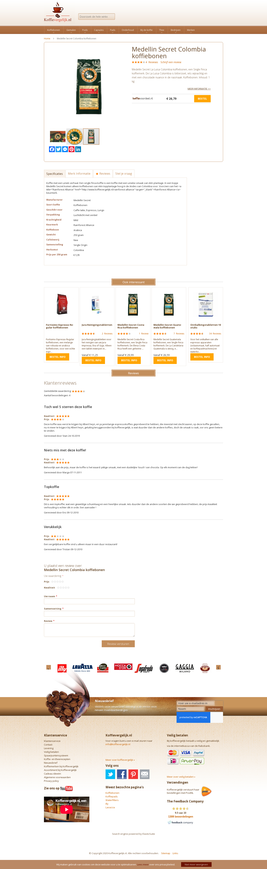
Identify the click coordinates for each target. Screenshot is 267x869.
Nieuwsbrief (50, 762)
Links (175, 853)
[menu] (133, 30)
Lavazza (110, 807)
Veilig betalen (51, 751)
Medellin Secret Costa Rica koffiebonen (131, 326)
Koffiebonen (112, 792)
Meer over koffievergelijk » (120, 759)
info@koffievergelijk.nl (118, 744)
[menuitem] (53, 30)
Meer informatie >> (199, 88)
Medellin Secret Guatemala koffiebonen (167, 326)
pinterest (133, 774)
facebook (122, 774)
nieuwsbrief (144, 774)
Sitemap (165, 853)
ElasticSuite (148, 833)
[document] (134, 864)
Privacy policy (51, 780)
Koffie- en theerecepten (57, 759)
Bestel (202, 98)
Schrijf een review (171, 62)
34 (215, 333)
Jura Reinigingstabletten (97, 324)
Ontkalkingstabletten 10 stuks (205, 326)
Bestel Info (58, 357)
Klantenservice (52, 741)
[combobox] (96, 16)
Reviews (104, 174)
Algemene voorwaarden (57, 777)
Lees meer (143, 864)
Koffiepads (112, 796)
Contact (48, 744)
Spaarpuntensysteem (56, 755)
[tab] (55, 173)
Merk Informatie (79, 174)
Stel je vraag (123, 174)
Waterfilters (112, 800)
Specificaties (54, 174)
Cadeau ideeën (52, 773)
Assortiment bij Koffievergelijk (60, 770)
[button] (58, 136)
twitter (110, 774)
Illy (107, 803)
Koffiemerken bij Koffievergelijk (61, 766)
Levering (48, 748)
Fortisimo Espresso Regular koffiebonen (60, 326)
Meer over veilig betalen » (181, 776)
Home (47, 38)
